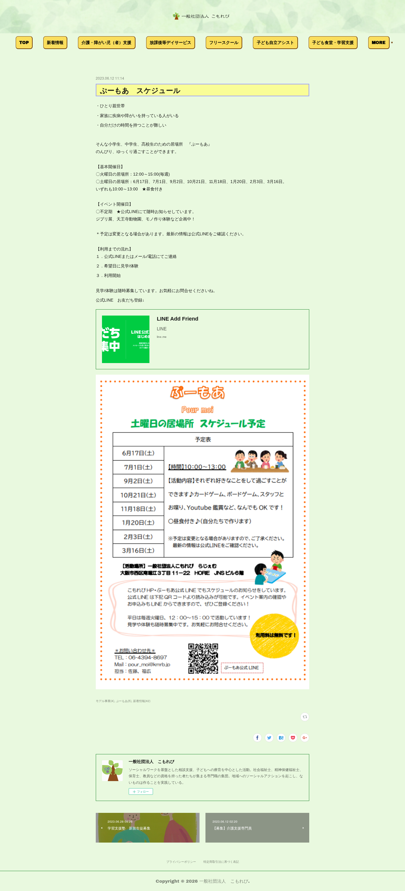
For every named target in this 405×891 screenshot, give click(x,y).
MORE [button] (378, 42)
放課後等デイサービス (170, 42)
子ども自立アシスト (275, 42)
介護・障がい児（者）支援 (106, 42)
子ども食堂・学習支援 (333, 42)
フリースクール (223, 42)
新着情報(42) (141, 701)
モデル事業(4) (105, 701)
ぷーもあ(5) (123, 701)
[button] (24, 42)
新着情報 (55, 42)
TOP (24, 42)
